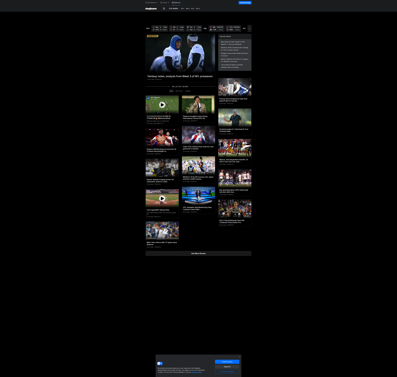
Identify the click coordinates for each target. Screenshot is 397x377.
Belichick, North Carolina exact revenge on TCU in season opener (234, 49)
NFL (182, 8)
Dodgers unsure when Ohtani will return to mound (234, 54)
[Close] (239, 357)
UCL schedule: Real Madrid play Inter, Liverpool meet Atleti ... (197, 208)
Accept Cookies (227, 362)
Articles (179, 91)
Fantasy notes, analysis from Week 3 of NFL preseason (180, 76)
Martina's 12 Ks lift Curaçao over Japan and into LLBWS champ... (198, 178)
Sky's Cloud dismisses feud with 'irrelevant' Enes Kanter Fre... (231, 221)
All (171, 91)
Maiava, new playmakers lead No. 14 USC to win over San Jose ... (233, 161)
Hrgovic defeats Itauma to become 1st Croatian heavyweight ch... (161, 150)
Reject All (227, 366)
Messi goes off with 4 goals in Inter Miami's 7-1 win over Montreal (233, 43)
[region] (198, 365)
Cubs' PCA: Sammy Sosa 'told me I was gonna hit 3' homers (198, 148)
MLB (198, 8)
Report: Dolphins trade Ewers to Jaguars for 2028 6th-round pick (234, 60)
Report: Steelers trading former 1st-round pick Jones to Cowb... (160, 180)
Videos (188, 91)
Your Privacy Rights (227, 371)
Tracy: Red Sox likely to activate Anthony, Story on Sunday (232, 66)
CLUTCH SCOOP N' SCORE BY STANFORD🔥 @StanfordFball (159, 117)
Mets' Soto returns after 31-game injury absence (162, 243)
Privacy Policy (197, 372)
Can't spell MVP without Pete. (158, 210)
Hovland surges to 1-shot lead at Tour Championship (233, 130)
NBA (188, 8)
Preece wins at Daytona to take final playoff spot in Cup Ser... (233, 100)
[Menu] (164, 8)
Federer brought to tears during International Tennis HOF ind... (195, 117)
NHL (193, 8)
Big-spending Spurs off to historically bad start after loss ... (233, 191)
